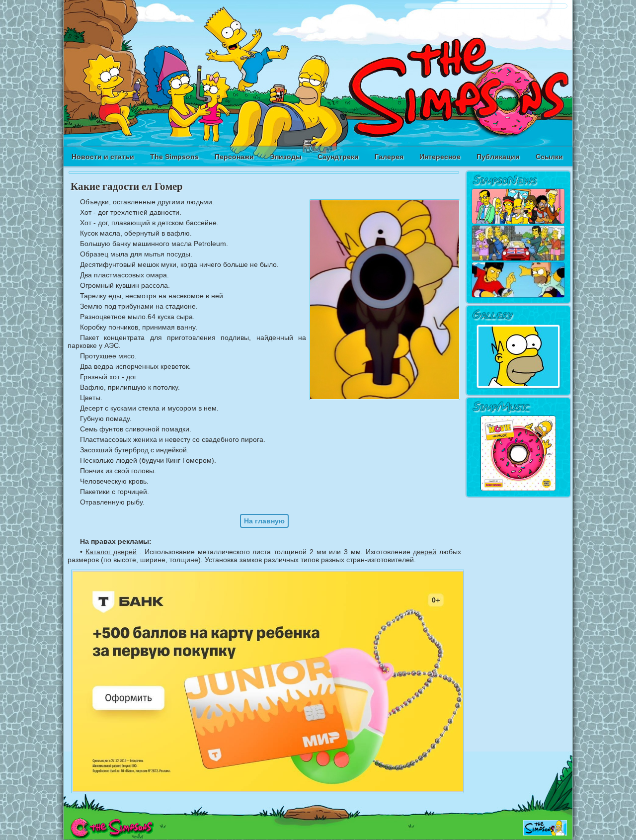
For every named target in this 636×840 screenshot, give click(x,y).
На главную (264, 521)
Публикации (498, 157)
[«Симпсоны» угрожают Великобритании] (518, 259)
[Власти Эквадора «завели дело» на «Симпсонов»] (518, 296)
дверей (424, 552)
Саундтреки (338, 157)
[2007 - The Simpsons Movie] (518, 490)
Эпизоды (286, 157)
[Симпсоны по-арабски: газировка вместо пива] (518, 222)
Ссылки (549, 157)
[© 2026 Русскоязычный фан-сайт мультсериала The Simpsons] (112, 836)
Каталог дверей (111, 552)
